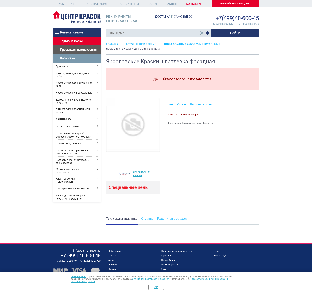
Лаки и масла (64, 119)
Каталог (112, 255)
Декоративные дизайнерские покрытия (73, 101)
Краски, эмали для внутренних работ (74, 84)
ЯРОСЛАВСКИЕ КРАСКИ (141, 173)
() (80, 255)
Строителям (129, 3)
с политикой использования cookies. (151, 279)
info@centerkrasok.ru (246, 12)
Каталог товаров (71, 32)
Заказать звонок (223, 23)
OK (156, 287)
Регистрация (220, 255)
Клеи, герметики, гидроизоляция (65, 180)
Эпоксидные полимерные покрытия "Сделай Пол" (71, 197)
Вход (216, 250)
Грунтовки (62, 66)
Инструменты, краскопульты (73, 188)
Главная (112, 44)
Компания (66, 3)
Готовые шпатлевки (67, 126)
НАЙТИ (235, 33)
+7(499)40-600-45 (237, 18)
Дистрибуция (97, 3)
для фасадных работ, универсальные (192, 44)
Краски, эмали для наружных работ (73, 75)
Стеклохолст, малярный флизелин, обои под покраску (73, 135)
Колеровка (67, 58)
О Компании (114, 250)
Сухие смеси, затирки (68, 143)
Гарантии (166, 255)
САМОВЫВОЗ (183, 16)
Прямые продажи (170, 264)
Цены (170, 104)
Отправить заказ (249, 23)
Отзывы (182, 104)
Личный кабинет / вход (236, 3)
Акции (172, 3)
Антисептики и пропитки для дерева (73, 110)
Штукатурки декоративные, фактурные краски (72, 152)
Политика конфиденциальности (177, 250)
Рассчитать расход (201, 104)
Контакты (193, 3)
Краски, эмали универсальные (74, 92)
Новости (112, 264)
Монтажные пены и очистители (67, 170)
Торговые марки (71, 41)
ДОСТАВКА (162, 16)
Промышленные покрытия (78, 49)
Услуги (154, 3)
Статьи (112, 268)
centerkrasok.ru (78, 276)
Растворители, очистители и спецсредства (72, 161)
